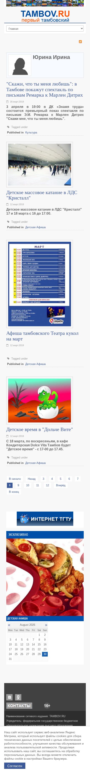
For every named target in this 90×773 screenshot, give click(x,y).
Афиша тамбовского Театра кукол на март (42, 336)
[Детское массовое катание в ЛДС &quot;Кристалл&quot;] (39, 164)
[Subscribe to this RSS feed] (80, 41)
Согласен (14, 765)
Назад (32, 478)
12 (47, 485)
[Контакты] (19, 705)
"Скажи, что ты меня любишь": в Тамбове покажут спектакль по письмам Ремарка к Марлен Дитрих (44, 89)
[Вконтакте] (9, 697)
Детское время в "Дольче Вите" (39, 429)
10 (27, 485)
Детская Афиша (35, 227)
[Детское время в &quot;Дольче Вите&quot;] (39, 400)
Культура (31, 132)
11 (37, 485)
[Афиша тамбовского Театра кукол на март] (39, 283)
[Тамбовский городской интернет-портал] (45, 16)
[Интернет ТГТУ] (45, 518)
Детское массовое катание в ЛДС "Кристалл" (41, 195)
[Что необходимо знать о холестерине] (45, 577)
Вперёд (61, 485)
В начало (15, 478)
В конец (14, 491)
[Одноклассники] (18, 697)
